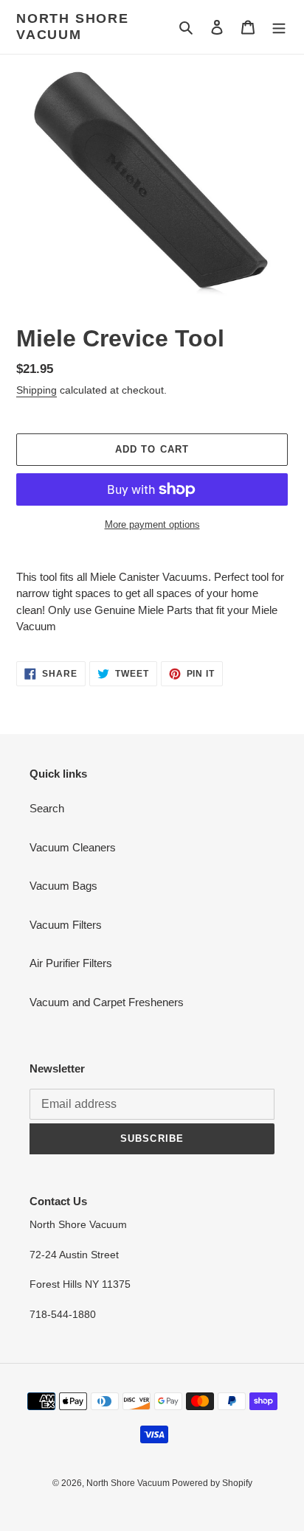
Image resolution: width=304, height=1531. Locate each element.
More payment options (152, 524)
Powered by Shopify (212, 1483)
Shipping (36, 390)
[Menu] (278, 27)
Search (47, 808)
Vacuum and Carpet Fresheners (107, 1002)
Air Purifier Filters (71, 963)
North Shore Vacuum (72, 26)
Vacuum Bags (63, 885)
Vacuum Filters (66, 924)
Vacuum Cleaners (73, 847)
